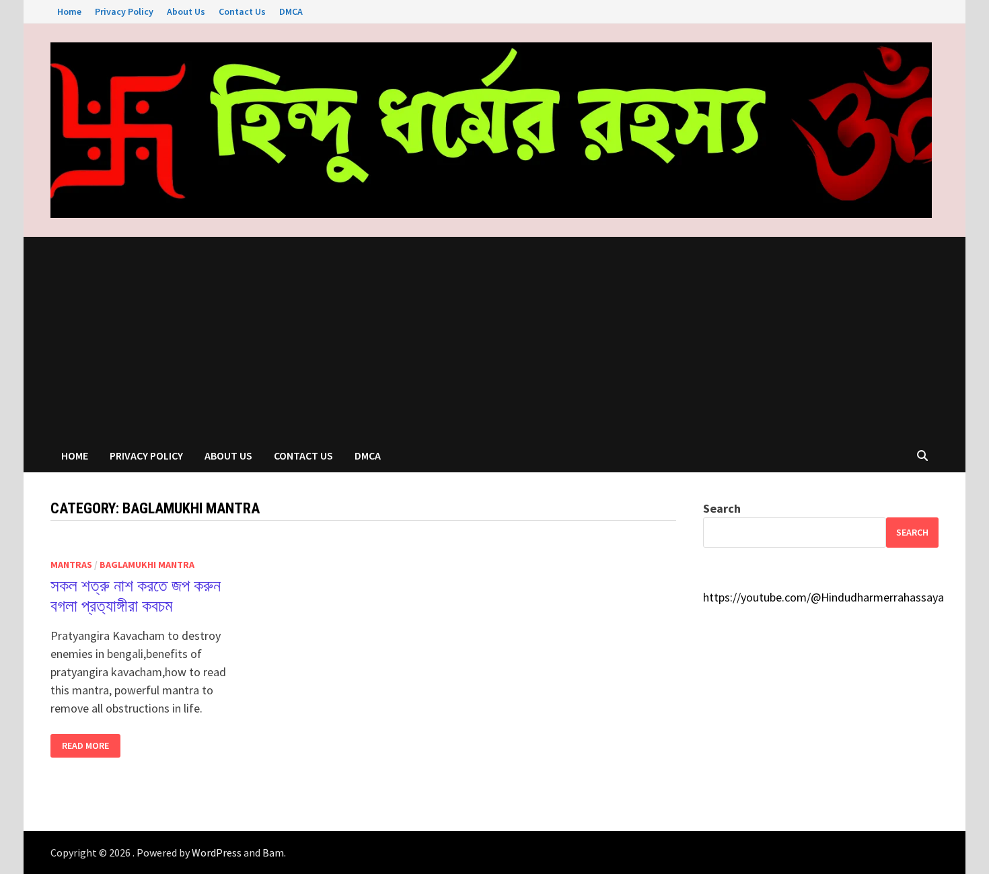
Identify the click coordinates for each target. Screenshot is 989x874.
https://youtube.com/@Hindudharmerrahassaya (823, 597)
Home (69, 11)
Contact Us (242, 11)
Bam (273, 852)
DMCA (291, 11)
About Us (186, 11)
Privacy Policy (124, 11)
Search (722, 508)
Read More (85, 746)
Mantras (71, 564)
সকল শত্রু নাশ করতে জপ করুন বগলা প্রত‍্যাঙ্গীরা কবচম (135, 596)
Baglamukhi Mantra (147, 564)
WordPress (217, 852)
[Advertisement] (494, 338)
